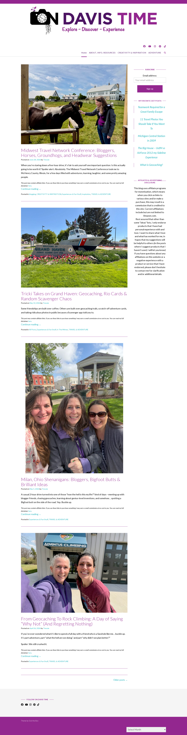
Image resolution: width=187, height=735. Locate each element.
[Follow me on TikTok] (165, 46)
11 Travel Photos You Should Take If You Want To (151, 124)
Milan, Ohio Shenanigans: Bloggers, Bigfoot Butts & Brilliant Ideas (70, 481)
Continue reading (31, 188)
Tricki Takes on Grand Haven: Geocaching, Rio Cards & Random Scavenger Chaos (74, 296)
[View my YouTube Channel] (149, 46)
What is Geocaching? (151, 164)
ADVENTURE (154, 53)
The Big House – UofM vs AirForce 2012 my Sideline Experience (151, 152)
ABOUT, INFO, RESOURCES (102, 53)
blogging (32, 194)
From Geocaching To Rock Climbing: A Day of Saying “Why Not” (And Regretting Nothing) (72, 621)
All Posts (32, 329)
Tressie (46, 160)
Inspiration (86, 194)
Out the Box (33, 721)
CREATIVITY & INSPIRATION (132, 53)
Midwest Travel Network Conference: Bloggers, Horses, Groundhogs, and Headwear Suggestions (69, 152)
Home (84, 53)
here (29, 186)
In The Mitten (62, 329)
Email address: (150, 75)
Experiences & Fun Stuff (71, 194)
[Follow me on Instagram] (155, 46)
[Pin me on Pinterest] (160, 46)
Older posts (120, 679)
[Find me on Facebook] (144, 46)
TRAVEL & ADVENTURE (101, 194)
